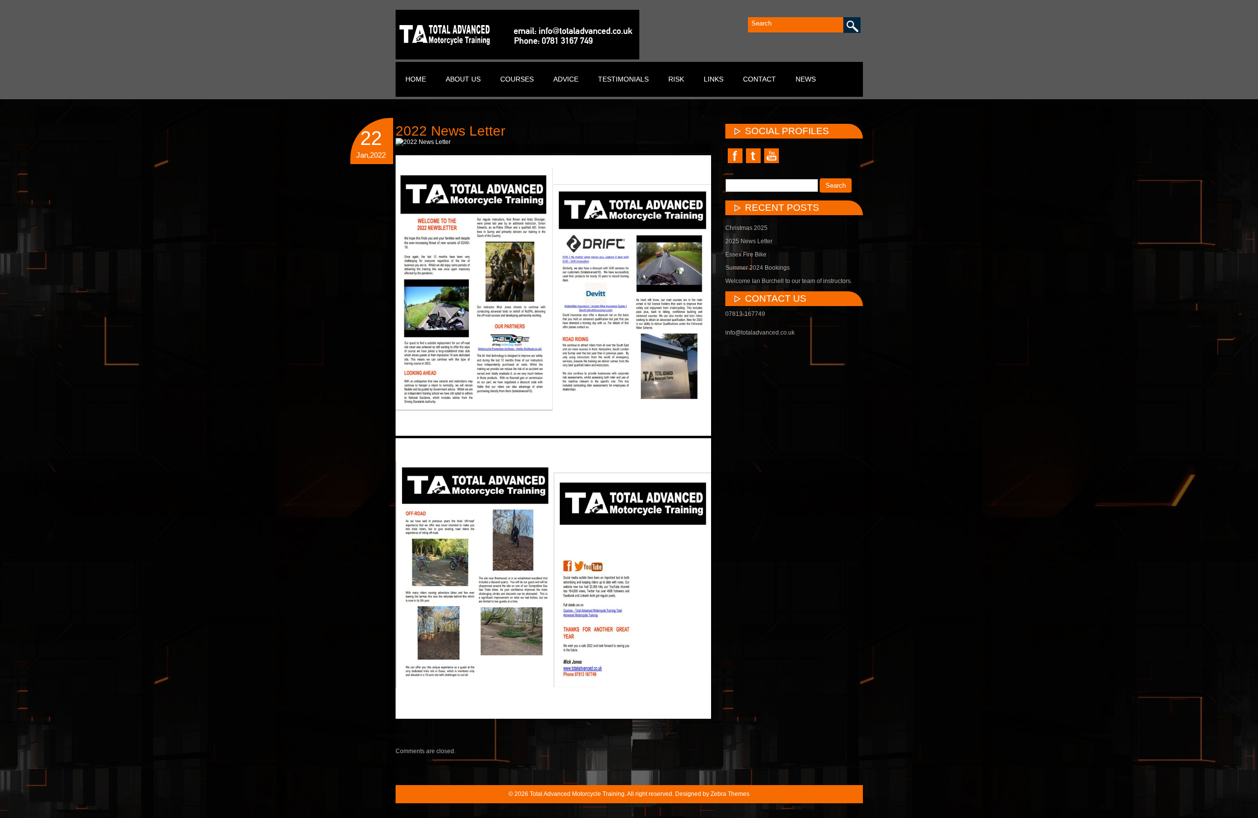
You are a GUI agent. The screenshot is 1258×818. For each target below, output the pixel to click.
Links (713, 79)
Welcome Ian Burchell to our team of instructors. (788, 281)
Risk (676, 79)
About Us (463, 79)
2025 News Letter (748, 241)
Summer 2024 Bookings (757, 267)
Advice (565, 79)
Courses (517, 79)
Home (415, 79)
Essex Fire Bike (746, 254)
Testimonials (623, 79)
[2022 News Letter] (423, 142)
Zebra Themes (730, 793)
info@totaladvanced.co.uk (760, 332)
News (806, 79)
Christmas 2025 (746, 228)
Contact (759, 79)
